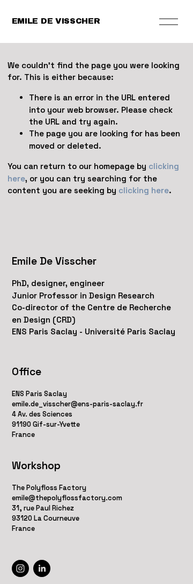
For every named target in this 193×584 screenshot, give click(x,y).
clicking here (143, 190)
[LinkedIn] (41, 568)
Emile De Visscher (56, 21)
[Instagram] (20, 568)
